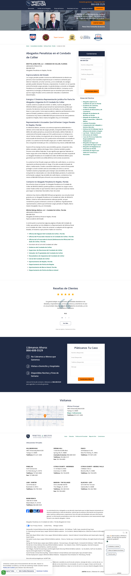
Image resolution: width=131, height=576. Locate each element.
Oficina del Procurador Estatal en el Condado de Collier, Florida (51, 237)
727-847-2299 (92, 455)
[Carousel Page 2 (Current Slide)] (65, 317)
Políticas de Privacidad (81, 436)
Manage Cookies (58, 525)
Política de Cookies (9, 567)
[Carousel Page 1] (62, 317)
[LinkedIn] (34, 511)
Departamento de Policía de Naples (41, 264)
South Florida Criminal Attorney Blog (37, 553)
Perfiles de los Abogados (44, 8)
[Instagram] (41, 511)
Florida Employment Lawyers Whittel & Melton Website (42, 554)
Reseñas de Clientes (87, 8)
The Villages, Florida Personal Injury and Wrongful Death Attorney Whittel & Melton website (53, 549)
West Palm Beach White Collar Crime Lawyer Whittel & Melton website (47, 535)
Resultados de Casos (72, 8)
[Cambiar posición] (124, 533)
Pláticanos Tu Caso (86, 348)
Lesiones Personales (89, 123)
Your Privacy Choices (36, 525)
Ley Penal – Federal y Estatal (92, 133)
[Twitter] (31, 511)
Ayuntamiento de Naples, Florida (40, 262)
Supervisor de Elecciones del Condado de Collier (45, 250)
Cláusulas (71, 436)
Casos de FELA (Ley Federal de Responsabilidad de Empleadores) (92, 139)
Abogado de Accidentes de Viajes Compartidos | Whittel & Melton (92, 119)
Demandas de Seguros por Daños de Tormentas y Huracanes (91, 152)
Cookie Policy (48, 525)
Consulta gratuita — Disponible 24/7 (92, 2)
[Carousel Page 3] (69, 317)
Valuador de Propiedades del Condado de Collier (46, 253)
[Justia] (38, 511)
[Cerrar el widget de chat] (126, 533)
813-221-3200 (78, 415)
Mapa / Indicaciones (74, 413)
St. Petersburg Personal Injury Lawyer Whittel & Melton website (45, 531)
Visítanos (65, 400)
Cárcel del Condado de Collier (39, 259)
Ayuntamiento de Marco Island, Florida (43, 267)
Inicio (65, 436)
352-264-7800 (92, 489)
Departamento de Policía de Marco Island (43, 270)
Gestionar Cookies (42, 571)
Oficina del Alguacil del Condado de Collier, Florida (47, 234)
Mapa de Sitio (92, 436)
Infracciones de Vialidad (90, 135)
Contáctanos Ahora (92, 91)
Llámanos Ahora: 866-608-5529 (36, 349)
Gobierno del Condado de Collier (40, 247)
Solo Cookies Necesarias (26, 571)
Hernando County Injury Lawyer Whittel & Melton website (43, 539)
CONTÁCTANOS (98, 23)
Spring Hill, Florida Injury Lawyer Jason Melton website (42, 543)
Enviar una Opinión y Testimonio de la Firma (65, 329)
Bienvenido (31, 8)
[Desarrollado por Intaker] (119, 573)
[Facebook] (27, 511)
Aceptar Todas (9, 571)
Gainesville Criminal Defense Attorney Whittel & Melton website (45, 529)
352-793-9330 (37, 489)
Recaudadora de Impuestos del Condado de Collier (46, 256)
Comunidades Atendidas (36, 46)
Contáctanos (99, 8)
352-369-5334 (65, 489)
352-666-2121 (65, 457)
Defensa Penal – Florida (49, 46)
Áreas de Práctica (59, 8)
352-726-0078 (65, 473)
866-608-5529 (98, 4)
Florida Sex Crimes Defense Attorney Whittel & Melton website (44, 545)
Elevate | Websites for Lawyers (93, 571)
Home (27, 46)
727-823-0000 (37, 473)
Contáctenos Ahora (86, 379)
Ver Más (65, 323)
